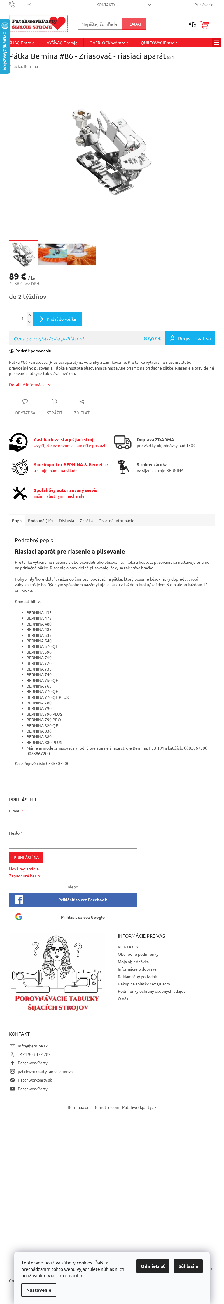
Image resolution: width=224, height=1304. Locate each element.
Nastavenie (38, 1290)
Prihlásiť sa (26, 857)
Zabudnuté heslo (24, 875)
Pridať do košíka (61, 318)
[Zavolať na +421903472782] (17, 3)
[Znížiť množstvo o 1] (30, 322)
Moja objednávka (133, 961)
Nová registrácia (24, 868)
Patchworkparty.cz (139, 1107)
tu (81, 1275)
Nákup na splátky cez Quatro (144, 983)
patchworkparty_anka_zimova (45, 1071)
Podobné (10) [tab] (40, 520)
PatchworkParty (33, 1062)
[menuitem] (22, 42)
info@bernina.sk (33, 1045)
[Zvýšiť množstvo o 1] (30, 315)
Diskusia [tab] (66, 520)
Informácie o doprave (137, 968)
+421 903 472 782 (34, 1054)
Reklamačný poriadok (137, 976)
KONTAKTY (106, 4)
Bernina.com (79, 1107)
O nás (123, 998)
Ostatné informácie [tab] (116, 520)
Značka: (23, 66)
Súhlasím (188, 1266)
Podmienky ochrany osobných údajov (152, 991)
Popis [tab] (17, 520)
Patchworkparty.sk (35, 1079)
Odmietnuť (153, 1266)
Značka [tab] (86, 520)
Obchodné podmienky (138, 954)
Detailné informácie (27, 384)
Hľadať (134, 23)
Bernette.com (106, 1107)
